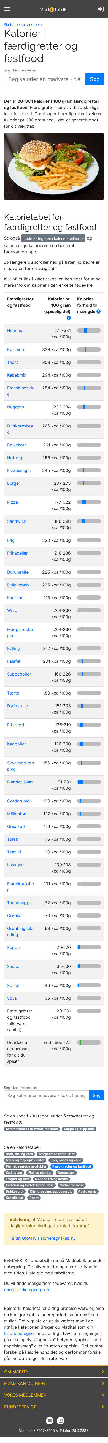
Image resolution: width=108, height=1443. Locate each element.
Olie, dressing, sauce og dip (51, 1191)
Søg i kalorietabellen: (20, 70)
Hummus (15, 330)
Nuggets (15, 406)
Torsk (12, 839)
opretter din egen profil (27, 1289)
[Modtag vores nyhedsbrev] (49, 1420)
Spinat (13, 985)
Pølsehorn (17, 444)
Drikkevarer (15, 1191)
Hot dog (15, 457)
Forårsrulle (17, 705)
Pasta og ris (87, 1191)
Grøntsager (66, 1173)
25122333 (80, 1431)
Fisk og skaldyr (40, 1173)
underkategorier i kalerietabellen (52, 238)
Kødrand (15, 597)
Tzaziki (14, 852)
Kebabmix (16, 375)
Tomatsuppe (19, 902)
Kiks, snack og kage (66, 1160)
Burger (13, 483)
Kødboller (16, 743)
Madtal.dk (53, 9)
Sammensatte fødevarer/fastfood (32, 1129)
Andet (34, 1198)
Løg (11, 540)
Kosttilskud (14, 1198)
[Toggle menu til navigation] (7, 9)
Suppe (13, 947)
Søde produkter (72, 1185)
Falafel (13, 661)
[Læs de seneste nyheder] (60, 1420)
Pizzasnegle (19, 470)
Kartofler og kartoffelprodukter (30, 1185)
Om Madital (17, 1371)
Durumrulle (18, 572)
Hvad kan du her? (24, 1383)
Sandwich (16, 521)
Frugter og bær (17, 1179)
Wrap (12, 610)
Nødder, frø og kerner (51, 1179)
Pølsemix (16, 349)
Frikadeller (17, 553)
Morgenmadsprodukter (57, 1154)
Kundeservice (20, 1406)
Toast (12, 362)
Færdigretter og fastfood (71, 1166)
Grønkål (15, 915)
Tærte (13, 693)
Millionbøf (17, 813)
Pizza (12, 502)
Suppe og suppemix (79, 1129)
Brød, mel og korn (19, 1154)
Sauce (13, 966)
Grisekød (16, 826)
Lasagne (15, 864)
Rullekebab (18, 584)
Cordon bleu (19, 800)
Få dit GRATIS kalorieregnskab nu (42, 1238)
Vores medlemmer (25, 1395)
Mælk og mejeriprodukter (25, 1160)
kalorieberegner (19, 1333)
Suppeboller (19, 674)
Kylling (13, 648)
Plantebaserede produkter (26, 1166)
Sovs (12, 998)
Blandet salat (20, 781)
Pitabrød (15, 724)
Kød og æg (14, 1173)
